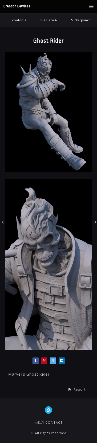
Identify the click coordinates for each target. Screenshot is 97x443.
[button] (77, 389)
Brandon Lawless (17, 6)
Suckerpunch (81, 20)
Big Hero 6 (48, 20)
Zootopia (19, 20)
